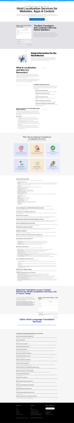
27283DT (41, 417)
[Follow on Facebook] (52, 418)
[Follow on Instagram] (55, 418)
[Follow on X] (54, 418)
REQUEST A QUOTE (49, 408)
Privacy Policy (18, 412)
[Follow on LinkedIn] (57, 418)
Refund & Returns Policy (19, 414)
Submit (29, 44)
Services (17, 409)
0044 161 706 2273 (33, 409)
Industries (17, 411)
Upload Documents (18, 39)
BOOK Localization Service (37, 19)
